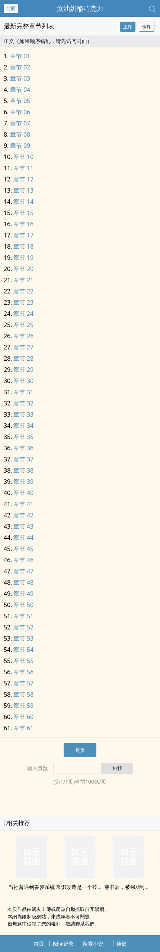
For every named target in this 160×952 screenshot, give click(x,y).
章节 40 (23, 493)
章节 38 (23, 470)
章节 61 (23, 728)
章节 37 (23, 459)
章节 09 (20, 145)
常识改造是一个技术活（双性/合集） (98, 886)
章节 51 (23, 616)
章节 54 (23, 649)
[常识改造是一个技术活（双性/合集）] (80, 877)
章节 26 (23, 336)
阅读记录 (63, 943)
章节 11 (23, 168)
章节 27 (23, 347)
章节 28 (23, 358)
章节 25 (23, 325)
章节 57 (23, 683)
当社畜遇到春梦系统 (31, 886)
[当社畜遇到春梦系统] (31, 877)
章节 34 (23, 425)
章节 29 (23, 369)
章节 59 (23, 705)
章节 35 (23, 437)
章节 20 (23, 269)
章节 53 (23, 638)
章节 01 (20, 56)
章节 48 (23, 582)
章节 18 (23, 246)
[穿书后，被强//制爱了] (128, 877)
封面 (11, 8)
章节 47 (23, 571)
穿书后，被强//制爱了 (129, 886)
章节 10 (23, 157)
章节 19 (23, 257)
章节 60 (23, 717)
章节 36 (23, 448)
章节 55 (23, 661)
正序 (127, 27)
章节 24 (23, 313)
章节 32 (23, 403)
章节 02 (20, 67)
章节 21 (23, 280)
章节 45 (23, 549)
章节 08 (20, 134)
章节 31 (23, 392)
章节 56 (23, 672)
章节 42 (23, 515)
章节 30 (23, 381)
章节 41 (23, 504)
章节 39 (23, 481)
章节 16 (23, 224)
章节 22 (23, 291)
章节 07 (20, 123)
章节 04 (20, 89)
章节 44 (23, 537)
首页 (38, 943)
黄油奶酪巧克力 (80, 8)
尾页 (80, 750)
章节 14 (23, 201)
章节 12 (23, 179)
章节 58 (23, 694)
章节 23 (23, 302)
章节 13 (23, 190)
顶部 (121, 943)
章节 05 (20, 101)
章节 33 (23, 414)
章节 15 (23, 213)
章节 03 (20, 78)
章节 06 (20, 112)
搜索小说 (93, 943)
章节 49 (23, 593)
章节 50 (23, 605)
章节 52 (23, 627)
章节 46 (23, 560)
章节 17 (23, 235)
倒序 (146, 27)
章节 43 (23, 526)
